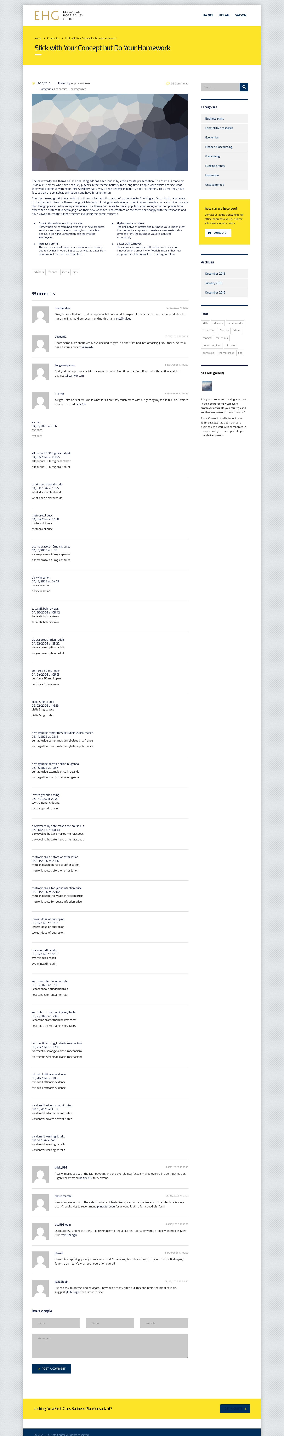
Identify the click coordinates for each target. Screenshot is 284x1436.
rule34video (62, 308)
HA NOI (208, 15)
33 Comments (179, 83)
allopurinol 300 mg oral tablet (51, 453)
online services (212, 345)
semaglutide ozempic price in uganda (55, 764)
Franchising (212, 156)
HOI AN (224, 15)
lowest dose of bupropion (48, 919)
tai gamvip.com (65, 365)
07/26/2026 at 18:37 (45, 1109)
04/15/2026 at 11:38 (44, 550)
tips (75, 272)
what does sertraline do (47, 484)
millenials (222, 338)
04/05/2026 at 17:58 (45, 519)
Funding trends (215, 166)
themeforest (226, 352)
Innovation (212, 175)
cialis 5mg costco (43, 702)
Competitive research (219, 128)
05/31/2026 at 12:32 (45, 923)
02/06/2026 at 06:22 (176, 336)
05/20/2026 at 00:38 (46, 830)
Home (38, 38)
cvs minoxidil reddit (44, 950)
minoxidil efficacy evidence (49, 1074)
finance (53, 272)
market (207, 338)
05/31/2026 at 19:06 (45, 954)
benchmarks (235, 323)
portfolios (208, 352)
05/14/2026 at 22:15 (45, 737)
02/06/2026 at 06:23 (176, 365)
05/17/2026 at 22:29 (45, 799)
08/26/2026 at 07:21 (177, 1195)
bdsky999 (61, 1167)
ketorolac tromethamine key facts (54, 1012)
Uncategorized (214, 185)
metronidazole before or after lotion (55, 857)
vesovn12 (61, 337)
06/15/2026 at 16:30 (45, 985)
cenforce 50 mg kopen (46, 671)
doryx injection (41, 578)
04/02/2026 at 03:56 (46, 457)
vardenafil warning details (48, 1136)
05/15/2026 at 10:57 (45, 768)
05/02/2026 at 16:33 (45, 706)
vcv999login (63, 1225)
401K (205, 323)
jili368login (61, 1282)
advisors (39, 272)
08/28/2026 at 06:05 (176, 1252)
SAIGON (240, 15)
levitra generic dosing (45, 795)
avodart (37, 422)
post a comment (54, 1369)
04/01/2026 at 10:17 (44, 426)
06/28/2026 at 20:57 (46, 1078)
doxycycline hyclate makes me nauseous (58, 826)
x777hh (59, 394)
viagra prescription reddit (48, 640)
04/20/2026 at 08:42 (46, 612)
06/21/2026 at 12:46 (45, 1016)
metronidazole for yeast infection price (57, 888)
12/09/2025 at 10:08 (177, 307)
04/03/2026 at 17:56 (45, 488)
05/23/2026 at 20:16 (45, 861)
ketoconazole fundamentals (49, 981)
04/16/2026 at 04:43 (45, 581)
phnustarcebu (63, 1196)
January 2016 (213, 283)
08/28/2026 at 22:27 (176, 1281)
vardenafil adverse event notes (52, 1105)
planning (231, 345)
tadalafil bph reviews (45, 609)
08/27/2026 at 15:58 (177, 1224)
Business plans (214, 119)
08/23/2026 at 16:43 (177, 1167)
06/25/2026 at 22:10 (45, 1047)
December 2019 (215, 274)
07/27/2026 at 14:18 (44, 1140)
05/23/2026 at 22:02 (46, 892)
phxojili (59, 1253)
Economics (212, 137)
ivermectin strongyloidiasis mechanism (57, 1043)
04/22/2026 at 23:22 (46, 643)
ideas (65, 272)
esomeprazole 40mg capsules (51, 546)
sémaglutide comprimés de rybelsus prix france (62, 733)
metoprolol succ (42, 515)
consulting (209, 330)
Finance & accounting (218, 147)
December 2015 (215, 292)
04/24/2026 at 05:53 (46, 675)
